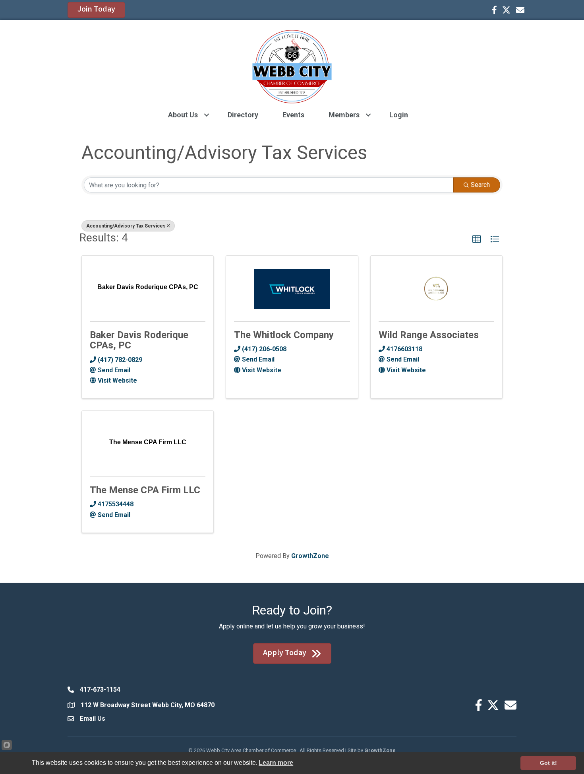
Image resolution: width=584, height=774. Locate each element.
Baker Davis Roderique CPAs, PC (139, 340)
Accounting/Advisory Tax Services (126, 226)
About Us (183, 115)
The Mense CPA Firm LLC (145, 490)
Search (480, 185)
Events (293, 115)
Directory (243, 115)
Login (398, 115)
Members (344, 115)
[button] (477, 239)
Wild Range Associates (429, 334)
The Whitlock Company (284, 334)
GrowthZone (310, 556)
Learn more (276, 762)
